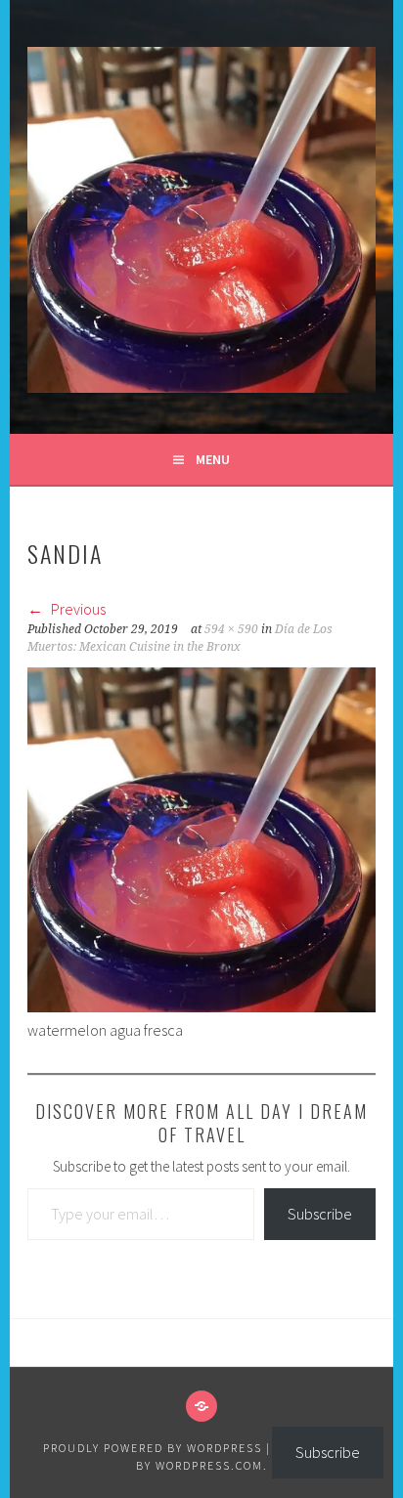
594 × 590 (231, 629)
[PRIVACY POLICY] (201, 1406)
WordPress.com (209, 1465)
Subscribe (320, 1213)
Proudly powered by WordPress (152, 1447)
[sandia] (201, 1006)
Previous (77, 609)
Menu (213, 459)
